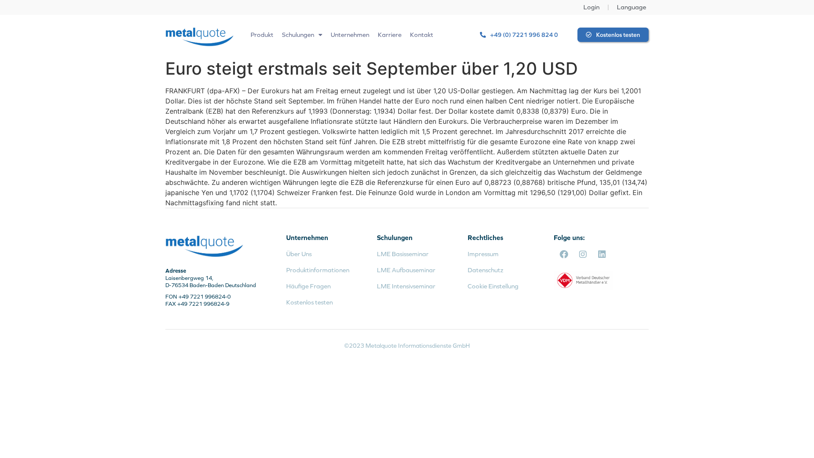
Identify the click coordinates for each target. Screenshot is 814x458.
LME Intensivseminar (406, 286)
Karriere (389, 34)
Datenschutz (485, 270)
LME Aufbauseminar (406, 270)
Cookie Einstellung (493, 286)
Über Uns (299, 253)
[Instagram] (582, 254)
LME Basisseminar (403, 253)
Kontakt (421, 34)
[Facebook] (563, 254)
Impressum (483, 253)
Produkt (262, 34)
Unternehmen (350, 34)
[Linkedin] (602, 254)
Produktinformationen (317, 270)
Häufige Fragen (308, 286)
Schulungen (298, 34)
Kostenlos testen (309, 302)
